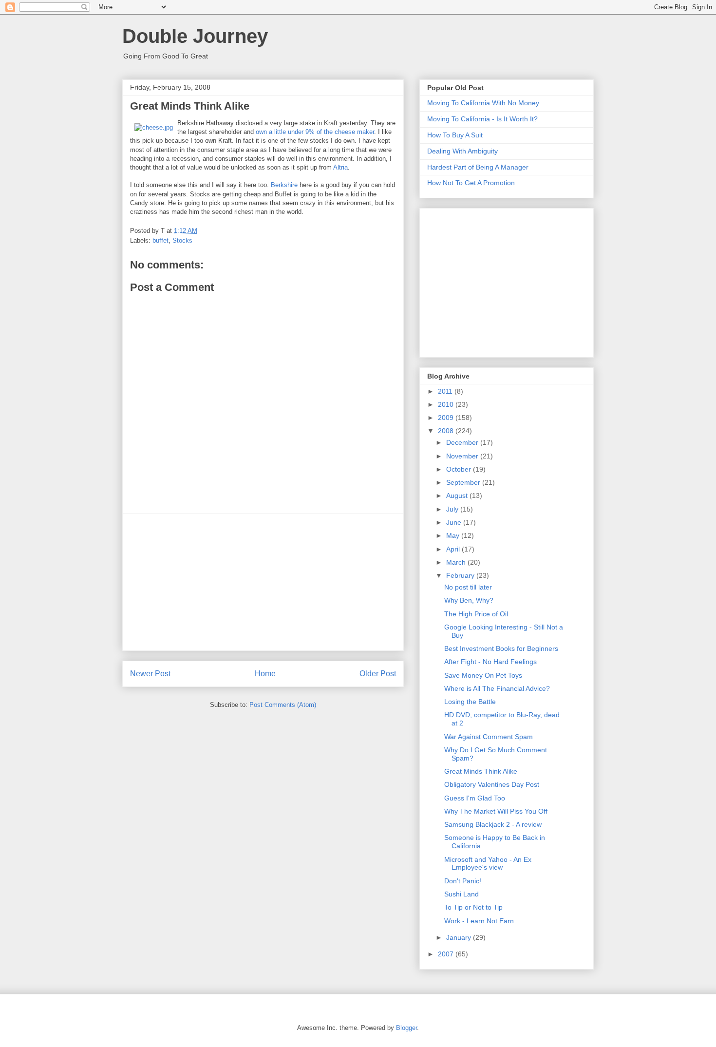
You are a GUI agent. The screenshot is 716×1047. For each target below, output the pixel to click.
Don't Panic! (462, 881)
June (454, 522)
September (464, 482)
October (459, 469)
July (453, 509)
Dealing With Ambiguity (462, 151)
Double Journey (195, 36)
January (459, 937)
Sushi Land (461, 894)
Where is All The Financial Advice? (497, 688)
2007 (446, 954)
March (457, 562)
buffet (160, 240)
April (454, 549)
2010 (446, 404)
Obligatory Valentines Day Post (491, 784)
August (458, 495)
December (463, 442)
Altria (340, 167)
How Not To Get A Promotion (471, 183)
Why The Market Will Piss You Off (495, 811)
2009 (446, 417)
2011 (446, 391)
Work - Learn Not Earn (479, 921)
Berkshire (284, 185)
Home (265, 673)
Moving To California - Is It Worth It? (482, 119)
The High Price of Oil (476, 614)
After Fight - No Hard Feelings (490, 662)
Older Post (377, 673)
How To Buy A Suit (455, 135)
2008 (446, 431)
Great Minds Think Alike (480, 771)
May (453, 535)
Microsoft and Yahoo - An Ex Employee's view (487, 864)
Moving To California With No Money (483, 103)
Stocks (182, 240)
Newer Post (150, 673)
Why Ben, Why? (468, 600)
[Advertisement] (263, 582)
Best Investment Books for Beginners (501, 648)
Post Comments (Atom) (282, 704)
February (461, 575)
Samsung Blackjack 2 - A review (493, 824)
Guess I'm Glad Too (474, 798)
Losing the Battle (470, 701)
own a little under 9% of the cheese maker (315, 131)
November (463, 456)
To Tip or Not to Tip (473, 907)
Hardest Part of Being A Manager (477, 167)
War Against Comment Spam (488, 737)
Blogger (406, 1027)
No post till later (468, 587)
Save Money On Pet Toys (483, 675)
